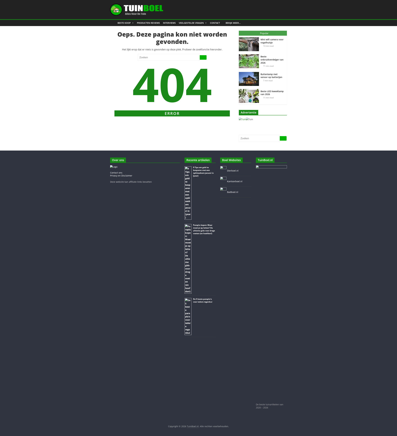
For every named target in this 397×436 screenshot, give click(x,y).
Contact (215, 22)
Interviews (169, 22)
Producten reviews (148, 22)
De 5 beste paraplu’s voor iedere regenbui (202, 300)
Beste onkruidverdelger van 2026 (272, 59)
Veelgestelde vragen (191, 22)
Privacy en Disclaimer (121, 175)
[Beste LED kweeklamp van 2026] (250, 89)
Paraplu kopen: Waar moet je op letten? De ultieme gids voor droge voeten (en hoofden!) (204, 229)
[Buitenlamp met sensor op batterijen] (250, 72)
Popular (264, 33)
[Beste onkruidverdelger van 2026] (250, 54)
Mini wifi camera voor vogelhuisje (272, 41)
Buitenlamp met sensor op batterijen (271, 76)
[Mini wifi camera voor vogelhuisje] (250, 37)
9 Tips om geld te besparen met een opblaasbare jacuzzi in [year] (203, 171)
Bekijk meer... (233, 22)
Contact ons (116, 172)
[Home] (113, 23)
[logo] (113, 166)
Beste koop (124, 22)
